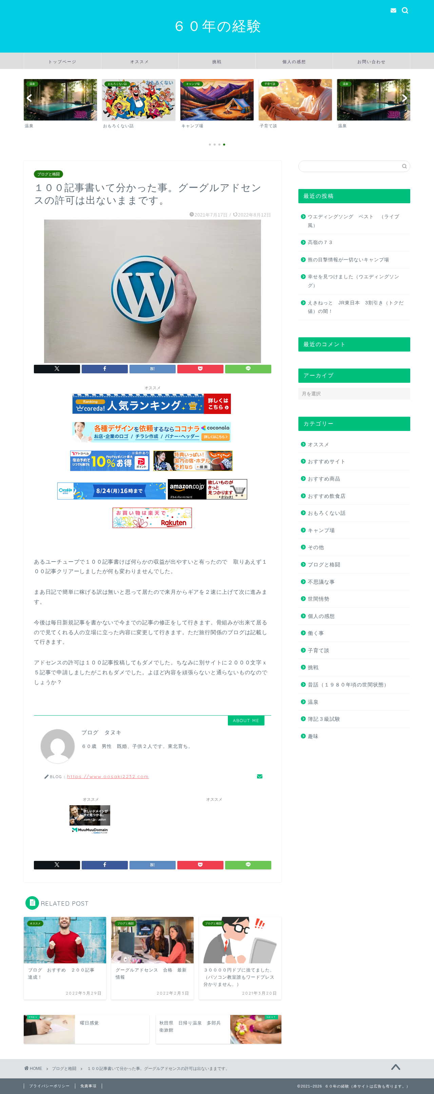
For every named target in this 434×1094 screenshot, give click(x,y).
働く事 (316, 633)
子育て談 (319, 650)
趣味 (313, 736)
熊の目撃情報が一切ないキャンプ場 (348, 259)
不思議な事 (321, 582)
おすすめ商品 (324, 479)
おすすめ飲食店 (327, 496)
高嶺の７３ (320, 242)
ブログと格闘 (48, 174)
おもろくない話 (327, 513)
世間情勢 (319, 599)
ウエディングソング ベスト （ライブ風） (353, 221)
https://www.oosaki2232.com (108, 776)
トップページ (62, 61)
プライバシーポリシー (49, 1086)
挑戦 (217, 61)
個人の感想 (294, 61)
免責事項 (88, 1086)
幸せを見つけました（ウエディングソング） (353, 281)
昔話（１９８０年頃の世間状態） (348, 684)
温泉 (313, 702)
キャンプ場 (321, 530)
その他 (316, 547)
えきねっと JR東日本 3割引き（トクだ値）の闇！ (356, 307)
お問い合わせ (371, 61)
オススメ (139, 61)
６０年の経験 (217, 25)
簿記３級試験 (324, 719)
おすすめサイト (327, 461)
